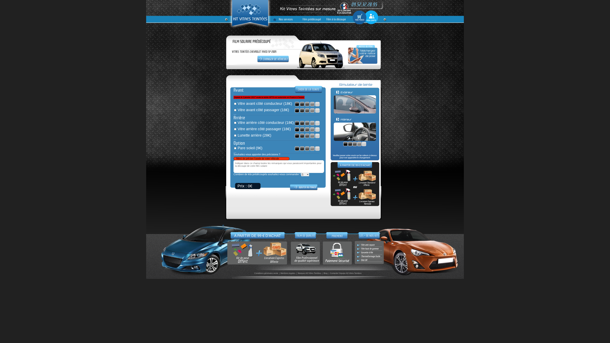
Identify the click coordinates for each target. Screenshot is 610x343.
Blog (326, 273)
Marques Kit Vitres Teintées (309, 273)
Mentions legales (288, 273)
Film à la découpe (336, 19)
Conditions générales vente (266, 273)
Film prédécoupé (312, 19)
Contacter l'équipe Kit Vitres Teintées (346, 273)
